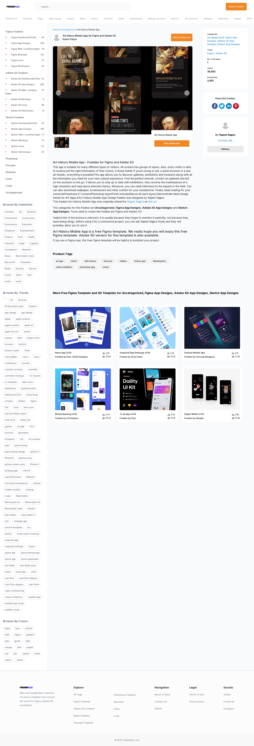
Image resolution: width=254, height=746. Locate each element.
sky (15, 653)
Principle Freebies (83, 722)
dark (7, 634)
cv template (11, 382)
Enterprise (10, 230)
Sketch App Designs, (228, 44)
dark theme (90, 261)
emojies (9, 401)
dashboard (10, 388)
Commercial (11, 218)
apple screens (23, 319)
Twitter (227, 694)
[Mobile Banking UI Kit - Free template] (83, 394)
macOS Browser (13, 477)
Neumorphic (22, 496)
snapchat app (11, 540)
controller (32, 369)
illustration (23, 432)
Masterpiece (159, 261)
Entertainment (27, 230)
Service (32, 268)
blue (17, 628)
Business (31, 211)
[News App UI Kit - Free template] (83, 332)
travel (7, 281)
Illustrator (119, 701)
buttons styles (12, 350)
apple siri (28, 325)
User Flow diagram (14, 584)
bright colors (33, 338)
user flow (9, 578)
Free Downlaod (181, 37)
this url (152, 201)
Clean (27, 350)
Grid (32, 426)
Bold (19, 338)
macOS (26, 470)
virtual (105, 267)
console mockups (14, 369)
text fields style (28, 565)
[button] (58, 93)
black (7, 628)
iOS (21, 439)
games (8, 426)
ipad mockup (20, 445)
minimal (36, 483)
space (32, 546)
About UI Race (162, 694)
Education (27, 224)
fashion (21, 401)
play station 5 (28, 515)
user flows (34, 584)
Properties (25, 262)
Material (30, 477)
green (17, 641)
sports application (30, 559)
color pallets (11, 357)
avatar (27, 331)
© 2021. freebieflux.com (127, 740)
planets (31, 508)
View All (225, 149)
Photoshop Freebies (125, 694)
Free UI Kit (10, 420)
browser (9, 344)
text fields (10, 565)
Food (20, 237)
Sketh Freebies (82, 715)
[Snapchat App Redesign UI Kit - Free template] (147, 332)
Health (31, 237)
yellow (8, 660)
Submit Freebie (236, 6)
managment (11, 249)
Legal (21, 243)
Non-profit (10, 262)
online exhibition (64, 267)
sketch (8, 533)
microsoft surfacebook (16, 483)
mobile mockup (12, 489)
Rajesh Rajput (70, 39)
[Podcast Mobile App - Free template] (212, 332)
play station (10, 515)
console (26, 363)
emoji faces (32, 394)
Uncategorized (68, 29)
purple (30, 647)
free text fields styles (15, 413)
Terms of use (196, 694)
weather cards (12, 609)
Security (20, 268)
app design (10, 312)
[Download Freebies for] (5, 298)
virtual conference (14, 597)
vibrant (25, 653)
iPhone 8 (9, 458)
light (28, 641)
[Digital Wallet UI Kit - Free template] (212, 394)
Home (56, 29)
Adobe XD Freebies (84, 708)
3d (11, 300)
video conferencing (14, 590)
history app (140, 261)
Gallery (123, 261)
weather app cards (14, 603)
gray (7, 641)
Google (20, 426)
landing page (11, 470)
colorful (28, 628)
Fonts (117, 709)
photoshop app (87, 267)
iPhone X (34, 464)
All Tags (78, 694)
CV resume (35, 375)
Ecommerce (11, 224)
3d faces (22, 300)
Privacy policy (196, 701)
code (116, 716)
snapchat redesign (14, 546)
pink (19, 647)
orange (8, 647)
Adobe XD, (221, 53)
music (8, 496)
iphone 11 (34, 451)
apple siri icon (12, 331)
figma (33, 401)
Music (8, 256)
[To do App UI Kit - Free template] (147, 394)
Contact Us (161, 701)
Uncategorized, (216, 37)
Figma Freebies (82, 701)
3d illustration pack (14, 306)
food (16, 407)
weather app (34, 597)
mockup (30, 489)
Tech (29, 275)
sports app (10, 559)
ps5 (7, 521)
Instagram (10, 439)
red (6, 653)
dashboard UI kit (13, 394)
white (37, 653)
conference (10, 363)
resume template (13, 527)
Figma (18, 634)
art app (59, 261)
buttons (22, 344)
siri (28, 527)
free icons (29, 407)
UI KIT (34, 572)
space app (10, 552)
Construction (28, 218)
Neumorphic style (13, 508)
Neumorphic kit (12, 502)
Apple (8, 319)
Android (32, 306)
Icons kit (9, 432)
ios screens (34, 439)
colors (25, 357)
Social (8, 275)
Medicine (26, 249)
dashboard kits (28, 388)
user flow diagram (28, 578)
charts (74, 261)
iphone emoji (25, 458)
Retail (7, 268)
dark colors (27, 382)
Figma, (211, 53)
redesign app (20, 521)
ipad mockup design (15, 451)
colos (36, 357)
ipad (7, 445)
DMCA (158, 708)
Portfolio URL (225, 140)
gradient (30, 634)
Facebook (228, 701)
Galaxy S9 (25, 420)
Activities (9, 211)
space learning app (30, 552)
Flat (6, 407)
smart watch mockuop (28, 533)
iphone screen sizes (15, 464)
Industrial (9, 243)
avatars (8, 338)
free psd (108, 261)
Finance (8, 237)
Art (20, 211)
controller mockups (14, 375)
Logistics (34, 243)
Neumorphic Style (25, 256)
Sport (18, 275)
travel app (21, 572)
